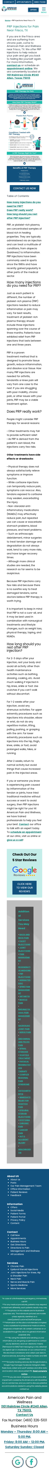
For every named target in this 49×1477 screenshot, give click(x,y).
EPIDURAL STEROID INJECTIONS (24, 1113)
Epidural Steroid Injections (24, 1269)
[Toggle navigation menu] (45, 10)
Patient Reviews (18, 1192)
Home (7, 20)
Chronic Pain (17, 1266)
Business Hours (18, 1241)
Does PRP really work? (20, 210)
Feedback (15, 1195)
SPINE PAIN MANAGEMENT (24, 990)
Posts (13, 1182)
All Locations (17, 1254)
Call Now (15, 1235)
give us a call (15, 840)
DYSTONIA (24, 1120)
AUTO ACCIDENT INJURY (23, 1139)
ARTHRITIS (24, 996)
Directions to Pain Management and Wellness (25, 1249)
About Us (15, 1179)
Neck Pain (15, 1278)
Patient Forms (18, 1213)
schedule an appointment (26, 832)
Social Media (17, 1210)
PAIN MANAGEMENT (24, 957)
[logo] (9, 6)
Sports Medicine (19, 1285)
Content (14, 1223)
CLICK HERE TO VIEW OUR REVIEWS (24, 888)
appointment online (20, 68)
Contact (24, 824)
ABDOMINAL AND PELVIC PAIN (24, 1042)
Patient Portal (17, 1216)
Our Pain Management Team (25, 1185)
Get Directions (18, 1244)
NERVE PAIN (25, 1032)
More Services (18, 1288)
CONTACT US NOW (24, 188)
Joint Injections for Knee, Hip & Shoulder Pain (25, 1274)
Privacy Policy (17, 1220)
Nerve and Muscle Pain (22, 1282)
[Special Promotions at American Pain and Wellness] (33, 10)
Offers (13, 1207)
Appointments (18, 1238)
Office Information (20, 1189)
